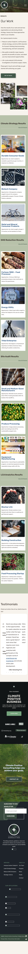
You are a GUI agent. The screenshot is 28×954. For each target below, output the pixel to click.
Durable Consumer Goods (13, 156)
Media (20, 874)
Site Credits (17, 938)
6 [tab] (17, 672)
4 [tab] (13, 672)
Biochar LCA (7, 507)
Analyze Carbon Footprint (11, 865)
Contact (21, 878)
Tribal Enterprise (9, 341)
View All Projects (22, 127)
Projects (21, 868)
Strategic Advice (8, 874)
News (20, 871)
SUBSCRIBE (11, 816)
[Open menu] (25, 5)
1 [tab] (6, 672)
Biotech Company (9, 189)
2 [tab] (8, 672)
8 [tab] (21, 672)
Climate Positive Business (14, 699)
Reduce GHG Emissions (10, 871)
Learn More (14, 713)
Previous (1, 644)
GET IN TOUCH (8, 75)
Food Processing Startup (13, 573)
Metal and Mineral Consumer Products (10, 225)
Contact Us (14, 779)
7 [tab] (19, 672)
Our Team (21, 865)
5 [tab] (15, 672)
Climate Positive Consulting (11, 936)
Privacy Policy (4, 938)
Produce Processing (11, 424)
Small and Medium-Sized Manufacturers (13, 390)
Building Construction (11, 540)
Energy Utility (8, 307)
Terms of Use (11, 938)
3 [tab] (10, 672)
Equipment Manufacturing (8, 458)
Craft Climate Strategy (10, 868)
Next (26, 644)
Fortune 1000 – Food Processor (11, 273)
